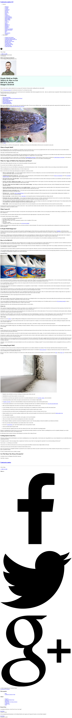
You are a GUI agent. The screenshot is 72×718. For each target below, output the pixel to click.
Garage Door (7, 15)
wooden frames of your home (59, 157)
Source (4, 143)
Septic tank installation (9, 28)
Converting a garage (8, 43)
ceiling (43, 397)
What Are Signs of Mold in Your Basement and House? (12, 98)
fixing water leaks (43, 349)
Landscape (7, 21)
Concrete (6, 8)
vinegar (9, 318)
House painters (7, 19)
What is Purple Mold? (6, 97)
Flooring (6, 14)
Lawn (6, 22)
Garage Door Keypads (9, 44)
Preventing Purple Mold (7, 102)
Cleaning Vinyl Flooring (9, 37)
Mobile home (7, 24)
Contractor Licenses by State (10, 38)
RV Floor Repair (8, 45)
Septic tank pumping (8, 29)
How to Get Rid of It (6, 101)
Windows (6, 33)
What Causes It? (5, 99)
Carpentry (6, 7)
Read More (2, 711)
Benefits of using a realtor (9, 41)
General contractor (8, 16)
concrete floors (9, 424)
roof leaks (39, 397)
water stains (23, 196)
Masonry (6, 23)
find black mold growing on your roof (17, 106)
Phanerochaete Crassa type (30, 157)
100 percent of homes (7, 90)
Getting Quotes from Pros (7, 103)
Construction (7, 9)
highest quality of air (59, 413)
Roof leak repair (8, 42)
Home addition (7, 18)
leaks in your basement (58, 175)
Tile (5, 31)
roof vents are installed (25, 223)
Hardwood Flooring (8, 17)
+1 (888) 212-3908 (3, 53)
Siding (6, 30)
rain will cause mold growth (53, 403)
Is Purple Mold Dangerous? (7, 100)
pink (56, 352)
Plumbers (6, 25)
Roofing (6, 27)
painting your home (6, 401)
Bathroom (6, 6)
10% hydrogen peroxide (61, 301)
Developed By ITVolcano (5, 689)
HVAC (6, 20)
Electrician (7, 12)
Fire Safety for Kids (8, 40)
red (63, 352)
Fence (6, 13)
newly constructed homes (19, 193)
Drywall (6, 11)
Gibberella (59, 231)
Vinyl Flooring (7, 32)
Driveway (6, 10)
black (61, 352)
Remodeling (7, 26)
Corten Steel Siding (8, 46)
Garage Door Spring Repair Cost (11, 39)
